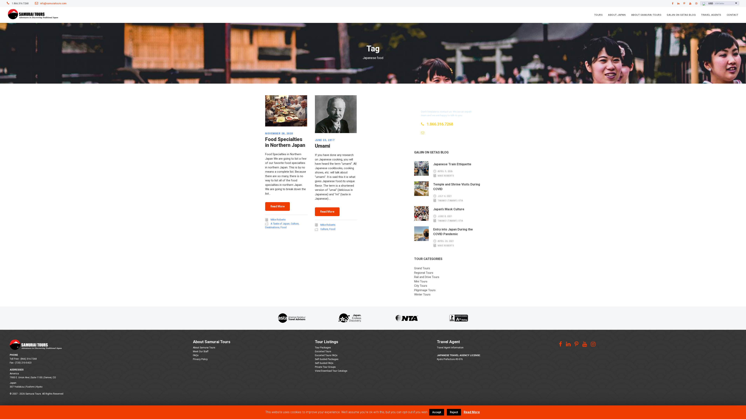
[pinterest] (684, 3)
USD (710, 3)
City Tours (420, 285)
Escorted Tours (323, 351)
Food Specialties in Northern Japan (285, 142)
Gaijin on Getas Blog (681, 14)
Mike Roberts (278, 219)
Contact (732, 14)
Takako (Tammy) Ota (450, 200)
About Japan (617, 14)
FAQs (196, 355)
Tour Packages (323, 347)
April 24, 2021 (446, 241)
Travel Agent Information (450, 347)
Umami (322, 146)
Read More (277, 206)
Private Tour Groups (325, 367)
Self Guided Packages (326, 359)
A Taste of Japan (280, 223)
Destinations (272, 227)
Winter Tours (422, 294)
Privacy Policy (200, 359)
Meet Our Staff (200, 351)
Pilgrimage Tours (425, 290)
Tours (598, 14)
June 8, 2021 (445, 216)
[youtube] (690, 3)
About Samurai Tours (646, 14)
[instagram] (696, 3)
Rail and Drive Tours (426, 277)
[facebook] (672, 3)
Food (284, 227)
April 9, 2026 (445, 171)
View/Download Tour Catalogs (331, 371)
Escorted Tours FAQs (326, 355)
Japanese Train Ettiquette (452, 164)
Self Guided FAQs (324, 363)
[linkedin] (678, 3)
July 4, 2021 (445, 196)
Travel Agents (711, 14)
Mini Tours (420, 281)
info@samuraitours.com (53, 3)
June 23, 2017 (325, 140)
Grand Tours (422, 268)
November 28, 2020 (279, 133)
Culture (295, 223)
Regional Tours (423, 272)
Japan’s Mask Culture (448, 209)
